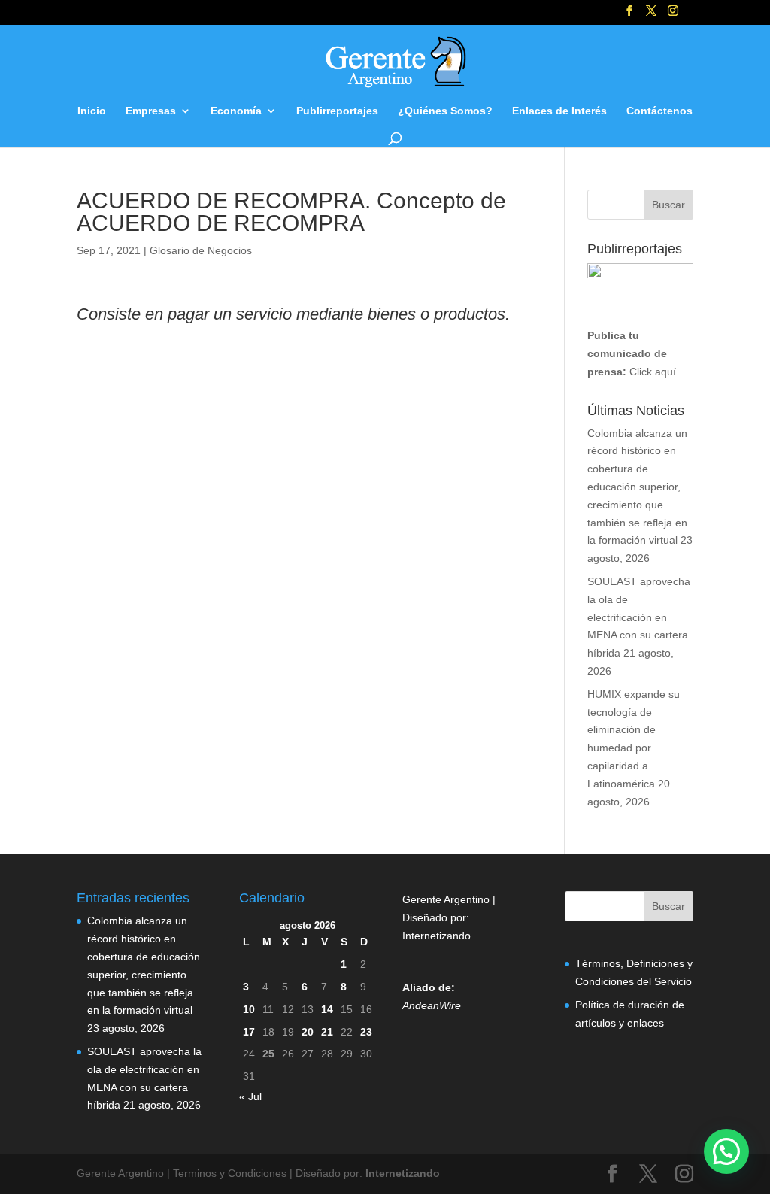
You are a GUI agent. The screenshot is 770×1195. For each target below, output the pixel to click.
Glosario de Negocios (201, 250)
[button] (726, 1151)
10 (249, 1009)
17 (249, 1032)
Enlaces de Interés (559, 111)
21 (327, 1032)
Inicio (91, 111)
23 (366, 1032)
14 (327, 1009)
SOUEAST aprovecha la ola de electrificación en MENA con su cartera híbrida (638, 617)
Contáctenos (659, 111)
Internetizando (436, 936)
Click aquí (652, 371)
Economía (236, 111)
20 (308, 1032)
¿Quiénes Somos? (445, 111)
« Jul (250, 1096)
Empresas (151, 111)
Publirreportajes (337, 111)
